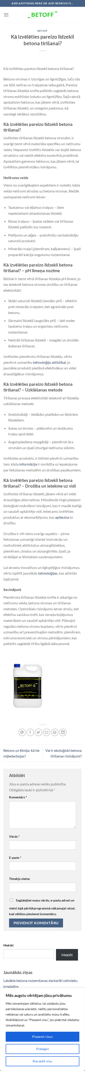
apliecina (62, 517)
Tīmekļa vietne (19, 879)
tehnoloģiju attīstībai (49, 362)
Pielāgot (42, 1049)
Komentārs (18, 797)
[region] (42, 1029)
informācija (28, 464)
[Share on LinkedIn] (63, 732)
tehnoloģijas (48, 573)
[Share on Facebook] (30, 732)
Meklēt (8, 945)
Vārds (14, 836)
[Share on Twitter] (38, 732)
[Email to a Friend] (46, 732)
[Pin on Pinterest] (54, 732)
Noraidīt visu (42, 1061)
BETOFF (42, 30)
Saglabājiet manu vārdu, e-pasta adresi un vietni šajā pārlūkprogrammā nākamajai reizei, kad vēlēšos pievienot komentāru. (42, 907)
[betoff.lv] (42, 15)
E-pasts (15, 857)
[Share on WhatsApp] (22, 732)
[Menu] (6, 14)
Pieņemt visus (42, 1037)
